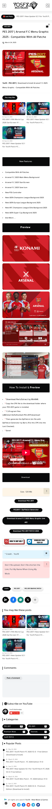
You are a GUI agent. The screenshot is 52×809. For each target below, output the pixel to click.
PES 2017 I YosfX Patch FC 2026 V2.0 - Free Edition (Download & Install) (27, 753)
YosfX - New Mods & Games (36, 800)
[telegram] (19, 805)
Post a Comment (13, 678)
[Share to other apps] (35, 600)
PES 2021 (37, 726)
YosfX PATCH (25, 737)
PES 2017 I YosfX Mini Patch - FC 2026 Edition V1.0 (26, 779)
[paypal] (38, 805)
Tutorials (38, 732)
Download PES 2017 (26, 501)
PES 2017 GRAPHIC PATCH (33, 589)
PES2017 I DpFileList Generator (26, 510)
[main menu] (4, 5)
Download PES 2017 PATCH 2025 (26, 531)
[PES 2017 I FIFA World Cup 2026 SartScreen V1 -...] (13, 108)
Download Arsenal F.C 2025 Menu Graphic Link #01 (26, 521)
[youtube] (14, 805)
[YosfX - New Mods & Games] (26, 6)
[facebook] (23, 805)
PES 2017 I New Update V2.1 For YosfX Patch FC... (33, 17)
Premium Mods (14, 732)
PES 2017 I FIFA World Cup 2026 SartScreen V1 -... (13, 121)
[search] (48, 5)
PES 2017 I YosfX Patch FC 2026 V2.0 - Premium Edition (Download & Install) (25, 787)
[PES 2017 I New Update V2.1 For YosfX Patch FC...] (38, 108)
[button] (13, 600)
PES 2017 (7, 27)
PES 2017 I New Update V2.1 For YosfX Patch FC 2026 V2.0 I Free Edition (27, 770)
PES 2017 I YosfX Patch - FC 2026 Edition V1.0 (24, 762)
